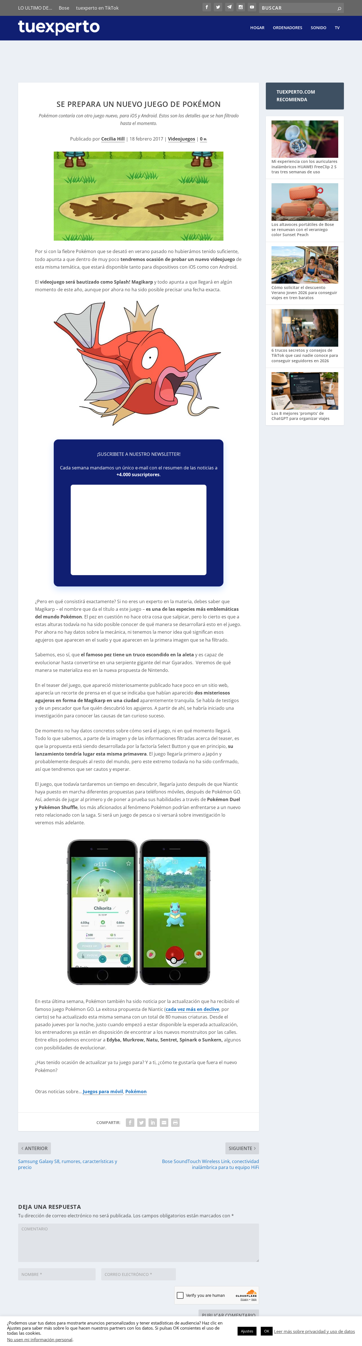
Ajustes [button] (247, 1331)
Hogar (257, 27)
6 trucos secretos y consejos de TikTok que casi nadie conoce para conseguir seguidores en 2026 (305, 355)
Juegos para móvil (103, 1091)
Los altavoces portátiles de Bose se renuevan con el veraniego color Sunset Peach (303, 229)
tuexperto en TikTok (97, 8)
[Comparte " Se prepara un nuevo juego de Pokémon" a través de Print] (175, 1122)
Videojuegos (181, 139)
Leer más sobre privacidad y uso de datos (314, 1331)
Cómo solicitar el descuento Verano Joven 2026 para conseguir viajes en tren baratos (304, 292)
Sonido (318, 27)
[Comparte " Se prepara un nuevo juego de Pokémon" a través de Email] (164, 1122)
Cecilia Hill (113, 139)
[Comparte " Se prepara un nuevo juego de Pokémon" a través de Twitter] (141, 1122)
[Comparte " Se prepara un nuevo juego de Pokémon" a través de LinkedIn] (152, 1122)
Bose (64, 8)
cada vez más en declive (192, 1009)
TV (337, 27)
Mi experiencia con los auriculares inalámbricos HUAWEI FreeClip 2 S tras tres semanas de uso (304, 166)
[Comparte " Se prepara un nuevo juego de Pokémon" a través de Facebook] (130, 1122)
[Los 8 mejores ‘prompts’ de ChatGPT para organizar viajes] (305, 391)
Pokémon (136, 1091)
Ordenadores (287, 27)
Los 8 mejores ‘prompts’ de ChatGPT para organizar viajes (300, 416)
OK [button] (266, 1331)
